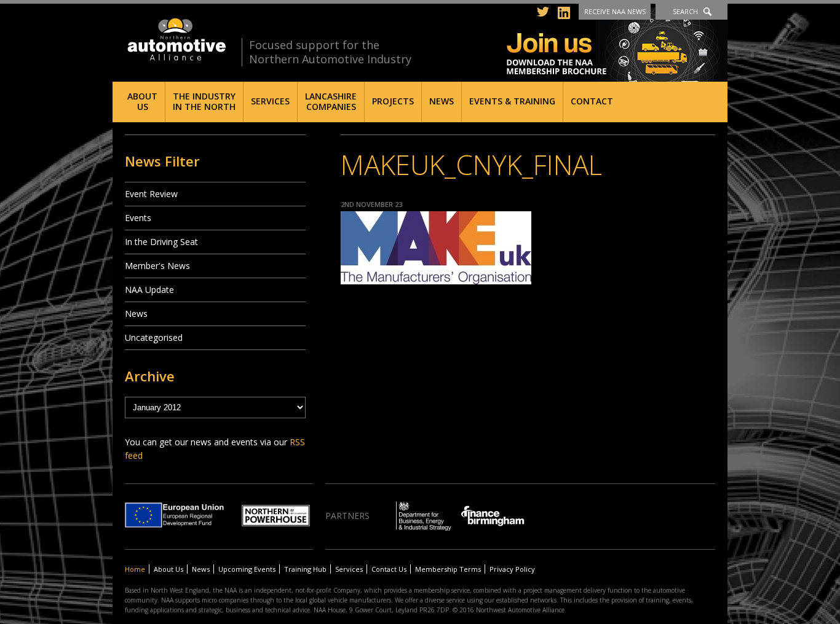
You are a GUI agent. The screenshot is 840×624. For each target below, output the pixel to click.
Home (135, 569)
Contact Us (388, 569)
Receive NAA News (615, 11)
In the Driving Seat (161, 242)
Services (270, 101)
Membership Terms (448, 569)
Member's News (157, 265)
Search (685, 11)
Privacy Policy (512, 569)
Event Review (151, 194)
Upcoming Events (246, 569)
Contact (592, 101)
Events (138, 218)
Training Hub (305, 569)
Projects (393, 101)
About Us (142, 101)
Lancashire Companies (331, 101)
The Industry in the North (204, 101)
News (441, 101)
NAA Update (149, 289)
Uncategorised (154, 337)
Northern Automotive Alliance (175, 39)
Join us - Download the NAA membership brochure (617, 44)
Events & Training (512, 101)
